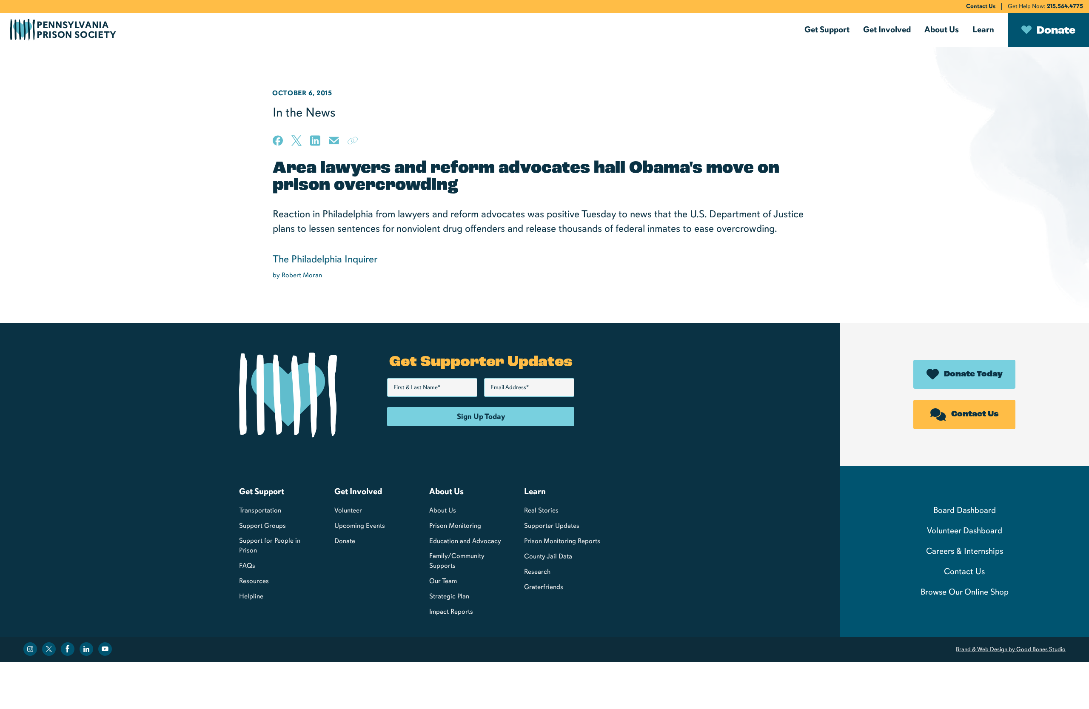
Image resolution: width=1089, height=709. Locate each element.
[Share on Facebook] (278, 140)
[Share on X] (296, 140)
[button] (827, 30)
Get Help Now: (1045, 6)
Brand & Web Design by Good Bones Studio (1011, 649)
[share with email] (334, 144)
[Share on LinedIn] (315, 140)
